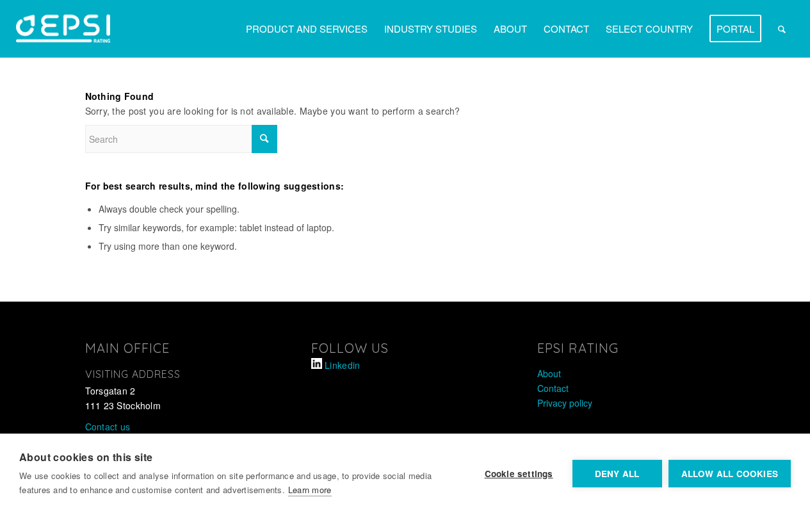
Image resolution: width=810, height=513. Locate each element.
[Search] (782, 29)
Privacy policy (564, 402)
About (549, 373)
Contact (553, 388)
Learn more (310, 490)
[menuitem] (307, 29)
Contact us (108, 426)
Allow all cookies (729, 474)
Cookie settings (519, 474)
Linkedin (342, 365)
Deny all (617, 474)
